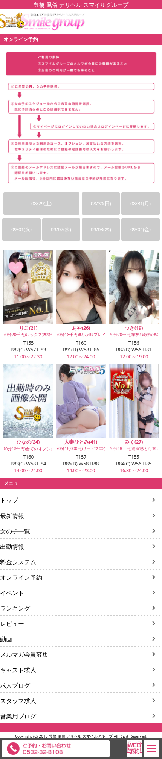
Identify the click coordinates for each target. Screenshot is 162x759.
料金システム (18, 562)
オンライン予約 (21, 577)
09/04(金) (140, 229)
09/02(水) (61, 229)
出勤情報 (12, 546)
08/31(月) (140, 203)
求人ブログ (15, 685)
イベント (12, 593)
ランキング (15, 608)
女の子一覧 (15, 531)
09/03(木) (101, 229)
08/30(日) (101, 203)
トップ (9, 500)
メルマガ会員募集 (24, 654)
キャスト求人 (18, 670)
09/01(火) (21, 229)
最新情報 (12, 516)
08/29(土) (41, 203)
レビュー (12, 624)
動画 (6, 639)
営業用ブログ (18, 716)
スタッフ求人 (18, 701)
